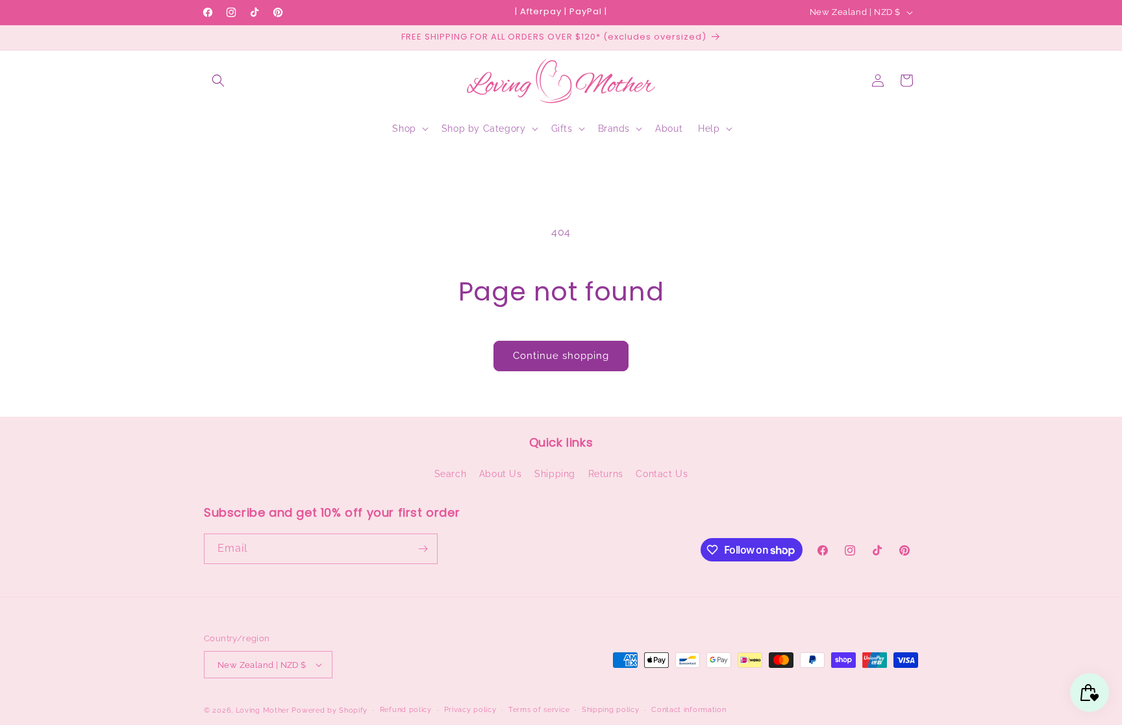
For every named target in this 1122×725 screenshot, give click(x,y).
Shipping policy (611, 710)
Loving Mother (263, 710)
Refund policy (406, 710)
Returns (605, 474)
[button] (218, 80)
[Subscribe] (422, 549)
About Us (500, 474)
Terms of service (538, 710)
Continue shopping (561, 356)
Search (450, 474)
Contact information (688, 710)
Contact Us (662, 474)
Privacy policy (470, 710)
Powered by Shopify (330, 710)
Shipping (554, 474)
